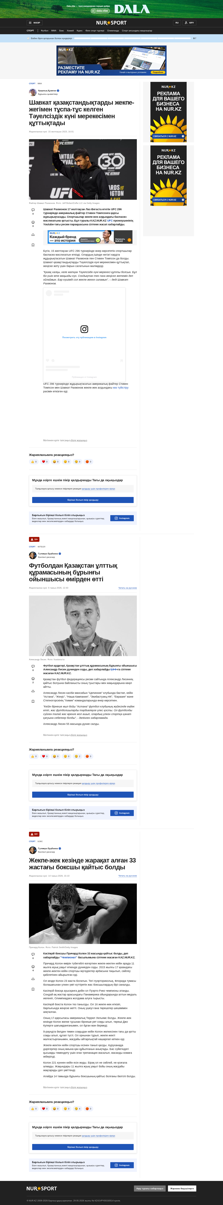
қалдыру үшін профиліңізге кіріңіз (98, 488)
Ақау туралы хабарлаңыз (149, 1188)
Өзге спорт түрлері (95, 30)
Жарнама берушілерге (182, 1188)
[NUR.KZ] (111, 22)
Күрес (80, 30)
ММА (53, 30)
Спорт (30, 30)
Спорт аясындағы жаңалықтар (137, 30)
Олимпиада (113, 30)
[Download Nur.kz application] (111, 9)
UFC (110, 220)
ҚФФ (113, 669)
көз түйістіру (120, 387)
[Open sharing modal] (33, 234)
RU (177, 23)
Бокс (61, 30)
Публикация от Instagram (84, 377)
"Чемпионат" (68, 957)
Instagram (124, 518)
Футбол (44, 30)
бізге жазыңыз (79, 440)
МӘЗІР (37, 23)
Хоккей (70, 30)
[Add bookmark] (33, 245)
